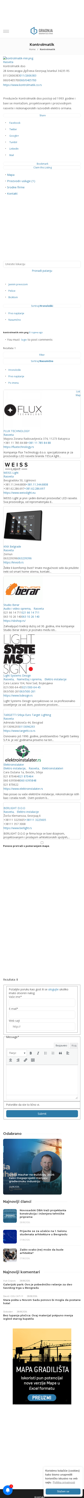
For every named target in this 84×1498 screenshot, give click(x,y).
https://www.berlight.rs (18, 828)
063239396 (25, 558)
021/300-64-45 (31, 687)
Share (42, 115)
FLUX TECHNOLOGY (16, 431)
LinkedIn (14, 148)
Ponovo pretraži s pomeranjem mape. (26, 846)
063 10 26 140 (30, 616)
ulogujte (53, 989)
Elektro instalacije (55, 679)
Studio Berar (11, 605)
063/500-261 (28, 691)
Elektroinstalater (14, 764)
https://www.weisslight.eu (20, 493)
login (24, 339)
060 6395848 (28, 780)
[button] (17, 1053)
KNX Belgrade (12, 546)
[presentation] (17, 1053)
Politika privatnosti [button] (64, 1482)
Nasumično (14, 319)
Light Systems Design (17, 675)
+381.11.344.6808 (37, 484)
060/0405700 (28, 80)
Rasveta (8, 62)
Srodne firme (16, 187)
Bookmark (42, 163)
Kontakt (12, 193)
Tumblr (13, 142)
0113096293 (27, 726)
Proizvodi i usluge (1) (21, 181)
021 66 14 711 (30, 612)
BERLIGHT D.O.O (14, 808)
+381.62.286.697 (34, 488)
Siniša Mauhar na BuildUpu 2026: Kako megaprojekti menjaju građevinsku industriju (32, 1178)
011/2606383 (28, 75)
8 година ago (36, 332)
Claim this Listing (42, 167)
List (78, 391)
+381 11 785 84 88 (39, 443)
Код (74, 1045)
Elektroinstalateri (52, 768)
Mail (11, 155)
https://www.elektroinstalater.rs (23, 789)
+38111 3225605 (35, 820)
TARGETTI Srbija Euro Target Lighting (27, 715)
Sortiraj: (42, 306)
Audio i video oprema (17, 608)
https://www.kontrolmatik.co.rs (22, 85)
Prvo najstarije (16, 313)
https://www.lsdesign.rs (18, 695)
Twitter (13, 129)
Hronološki (14, 370)
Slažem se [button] (63, 1491)
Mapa (10, 175)
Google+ (14, 135)
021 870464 (25, 776)
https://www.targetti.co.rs (19, 731)
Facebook (14, 123)
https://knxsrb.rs (14, 562)
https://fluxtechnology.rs (19, 447)
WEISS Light (11, 473)
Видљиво (61, 1045)
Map (78, 395)
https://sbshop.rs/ (15, 621)
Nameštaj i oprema (28, 679)
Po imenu (13, 382)
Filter (42, 354)
